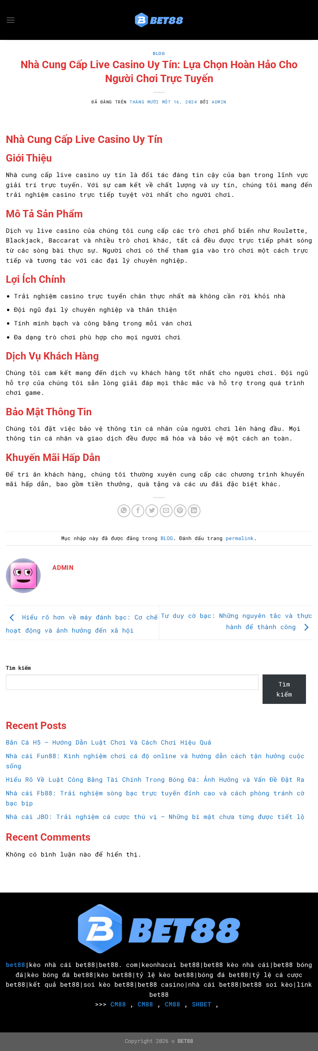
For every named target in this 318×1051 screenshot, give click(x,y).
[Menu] (10, 19)
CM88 (118, 1004)
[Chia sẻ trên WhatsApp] (124, 510)
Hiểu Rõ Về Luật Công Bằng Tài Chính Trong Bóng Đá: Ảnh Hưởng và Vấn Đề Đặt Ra (155, 779)
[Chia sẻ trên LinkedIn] (194, 510)
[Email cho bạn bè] (166, 510)
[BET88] (159, 20)
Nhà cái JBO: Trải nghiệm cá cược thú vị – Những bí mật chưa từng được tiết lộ (155, 816)
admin (219, 102)
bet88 (15, 964)
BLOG (159, 53)
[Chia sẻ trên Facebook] (137, 510)
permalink (240, 538)
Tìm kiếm (18, 667)
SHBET (201, 1004)
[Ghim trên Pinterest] (180, 510)
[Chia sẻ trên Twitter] (151, 510)
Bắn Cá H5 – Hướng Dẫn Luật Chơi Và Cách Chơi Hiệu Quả (108, 742)
